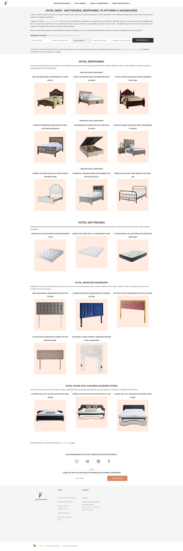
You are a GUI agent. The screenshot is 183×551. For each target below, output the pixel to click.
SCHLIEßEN (123, 247)
